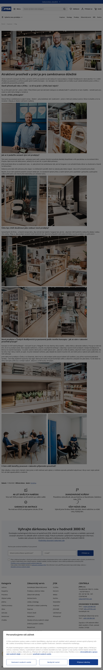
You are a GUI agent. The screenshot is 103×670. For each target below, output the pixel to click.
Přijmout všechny (83, 662)
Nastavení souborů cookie (21, 662)
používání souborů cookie (42, 654)
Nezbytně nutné (53, 662)
